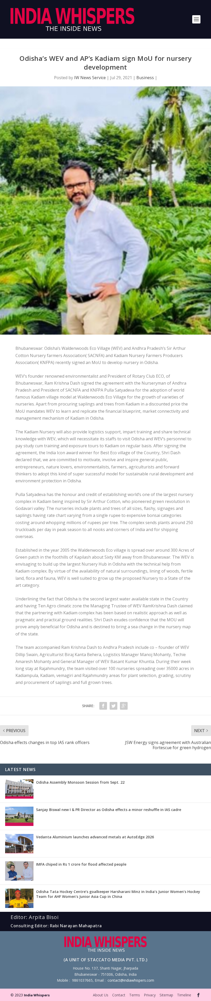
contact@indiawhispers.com (131, 980)
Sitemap (166, 994)
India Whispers (37, 995)
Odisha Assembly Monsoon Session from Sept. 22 (80, 782)
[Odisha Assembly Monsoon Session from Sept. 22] (19, 789)
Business (145, 77)
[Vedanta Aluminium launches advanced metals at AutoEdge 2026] (19, 843)
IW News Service (90, 77)
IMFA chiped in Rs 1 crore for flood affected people (81, 864)
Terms (134, 994)
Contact (118, 994)
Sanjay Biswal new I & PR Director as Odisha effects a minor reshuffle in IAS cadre (108, 809)
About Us (100, 994)
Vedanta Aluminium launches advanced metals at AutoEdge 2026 (95, 836)
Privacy (150, 994)
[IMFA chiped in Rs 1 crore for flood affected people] (19, 871)
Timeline (184, 994)
